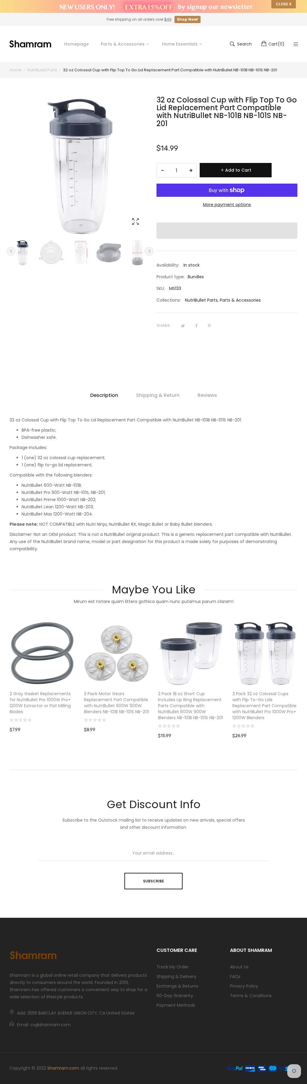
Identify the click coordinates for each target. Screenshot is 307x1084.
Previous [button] (11, 251)
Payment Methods (175, 1005)
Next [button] (149, 251)
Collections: (168, 300)
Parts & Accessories (240, 300)
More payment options (227, 205)
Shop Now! (187, 19)
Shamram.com (63, 1068)
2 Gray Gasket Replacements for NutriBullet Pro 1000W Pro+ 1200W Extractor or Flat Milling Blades (40, 703)
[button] (226, 231)
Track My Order (172, 967)
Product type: (170, 277)
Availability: (167, 265)
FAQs (235, 976)
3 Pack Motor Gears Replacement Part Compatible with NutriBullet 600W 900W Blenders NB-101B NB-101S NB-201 (116, 703)
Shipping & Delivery (176, 976)
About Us (239, 967)
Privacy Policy (244, 986)
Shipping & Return (158, 395)
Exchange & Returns (177, 986)
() (276, 44)
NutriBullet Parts (201, 300)
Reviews (207, 395)
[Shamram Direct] (30, 44)
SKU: (160, 288)
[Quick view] (73, 675)
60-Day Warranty (174, 996)
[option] (22, 253)
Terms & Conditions (251, 996)
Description (104, 395)
